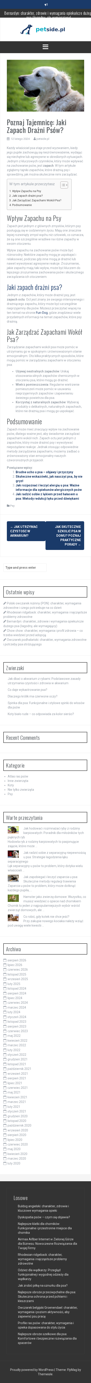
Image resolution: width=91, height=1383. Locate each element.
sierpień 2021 (17, 1078)
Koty (11, 785)
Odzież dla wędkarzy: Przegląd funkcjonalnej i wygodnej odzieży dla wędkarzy (43, 1274)
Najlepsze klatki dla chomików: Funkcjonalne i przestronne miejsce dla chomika (45, 1228)
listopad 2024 (17, 988)
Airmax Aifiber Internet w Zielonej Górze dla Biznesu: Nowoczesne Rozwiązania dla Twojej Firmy (47, 1243)
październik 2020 (19, 1125)
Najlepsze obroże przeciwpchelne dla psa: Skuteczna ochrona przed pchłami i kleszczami (47, 1296)
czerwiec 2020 (18, 1144)
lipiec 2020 (15, 1140)
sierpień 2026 (17, 960)
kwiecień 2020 (17, 1154)
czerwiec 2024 (18, 1002)
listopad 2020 (17, 1121)
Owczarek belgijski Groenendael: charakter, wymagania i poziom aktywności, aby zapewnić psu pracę (48, 1312)
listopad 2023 (17, 1021)
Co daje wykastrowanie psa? (27, 690)
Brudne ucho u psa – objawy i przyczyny (44, 472)
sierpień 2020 (17, 1135)
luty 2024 (14, 1012)
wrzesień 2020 (18, 1130)
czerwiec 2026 (18, 969)
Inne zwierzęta (18, 781)
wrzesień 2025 (18, 979)
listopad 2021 (17, 1064)
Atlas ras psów (18, 776)
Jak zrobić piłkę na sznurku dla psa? (43, 1285)
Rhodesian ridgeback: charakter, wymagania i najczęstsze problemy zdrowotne (42, 1259)
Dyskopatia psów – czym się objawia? (44, 1217)
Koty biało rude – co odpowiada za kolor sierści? (41, 714)
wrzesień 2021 (18, 1073)
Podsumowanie (22, 205)
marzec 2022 (17, 1045)
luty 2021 (14, 1106)
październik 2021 (19, 1069)
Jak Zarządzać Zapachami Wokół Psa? (36, 200)
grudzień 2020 (18, 1116)
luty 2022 (14, 1050)
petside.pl (42, 138)
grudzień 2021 (18, 1059)
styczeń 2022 (17, 1054)
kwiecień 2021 (17, 1097)
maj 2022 (14, 1035)
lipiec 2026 (15, 965)
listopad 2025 (17, 974)
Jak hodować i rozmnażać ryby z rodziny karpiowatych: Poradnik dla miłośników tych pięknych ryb (46, 833)
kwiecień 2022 (17, 1040)
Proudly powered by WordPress (32, 1370)
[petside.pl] (45, 29)
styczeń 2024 (17, 1017)
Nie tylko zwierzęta (21, 789)
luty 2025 (14, 984)
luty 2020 (14, 1163)
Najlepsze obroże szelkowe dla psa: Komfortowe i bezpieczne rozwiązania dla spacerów (47, 1338)
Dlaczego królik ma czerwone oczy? (32, 696)
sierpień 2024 (17, 993)
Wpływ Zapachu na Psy (26, 191)
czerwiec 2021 (18, 1088)
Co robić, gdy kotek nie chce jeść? (46, 916)
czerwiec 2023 (18, 1031)
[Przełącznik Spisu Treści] (62, 185)
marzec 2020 (17, 1158)
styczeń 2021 (17, 1111)
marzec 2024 (17, 1007)
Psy (12, 505)
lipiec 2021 (15, 1083)
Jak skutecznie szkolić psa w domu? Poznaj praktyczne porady (68, 535)
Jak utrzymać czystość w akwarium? (24, 531)
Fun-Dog (42, 312)
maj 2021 (14, 1092)
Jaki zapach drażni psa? (27, 195)
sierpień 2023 (17, 1026)
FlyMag (72, 1370)
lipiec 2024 (15, 998)
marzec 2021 (17, 1102)
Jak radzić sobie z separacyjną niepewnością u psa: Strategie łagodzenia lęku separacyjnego (47, 857)
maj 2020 (14, 1149)
